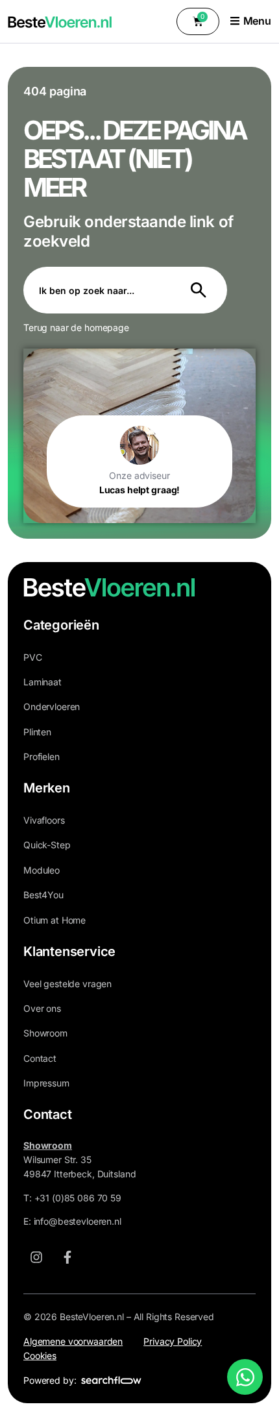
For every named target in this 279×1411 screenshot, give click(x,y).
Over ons (42, 1008)
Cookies (39, 1355)
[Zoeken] (201, 290)
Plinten (37, 731)
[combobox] (99, 290)
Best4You (43, 894)
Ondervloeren (51, 706)
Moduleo (41, 870)
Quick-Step (47, 844)
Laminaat (42, 681)
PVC (32, 657)
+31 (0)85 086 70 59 (77, 1197)
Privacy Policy (172, 1341)
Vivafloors (44, 820)
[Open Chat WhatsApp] (245, 1377)
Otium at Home (54, 920)
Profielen (41, 756)
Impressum (46, 1082)
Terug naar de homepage (76, 327)
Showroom (45, 1032)
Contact (39, 1058)
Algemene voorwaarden (73, 1341)
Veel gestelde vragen (67, 983)
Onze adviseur (139, 475)
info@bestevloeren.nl (77, 1221)
